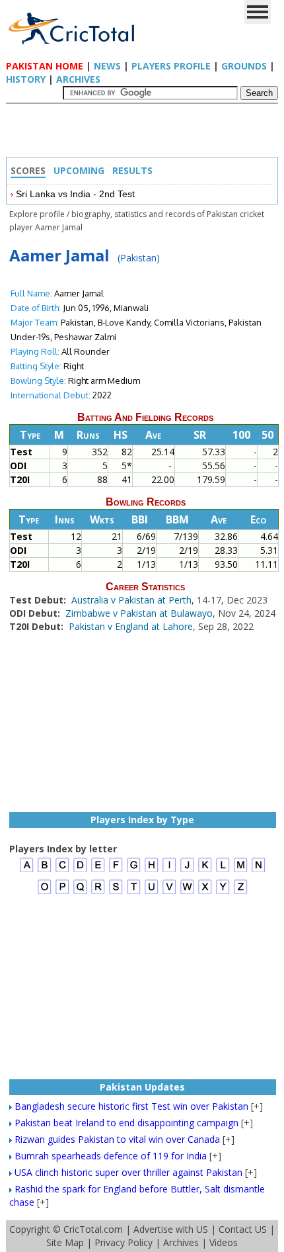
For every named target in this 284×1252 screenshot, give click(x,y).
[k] (205, 870)
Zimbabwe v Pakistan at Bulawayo (139, 613)
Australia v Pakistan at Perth (131, 600)
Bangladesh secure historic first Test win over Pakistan (131, 1106)
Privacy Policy (123, 1242)
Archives (78, 79)
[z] (241, 892)
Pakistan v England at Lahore (131, 626)
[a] (27, 870)
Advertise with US (170, 1229)
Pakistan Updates (142, 1087)
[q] (80, 892)
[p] (62, 892)
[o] (44, 892)
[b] (44, 870)
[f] (116, 870)
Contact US (243, 1229)
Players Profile (171, 66)
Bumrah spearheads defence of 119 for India (111, 1155)
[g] (134, 870)
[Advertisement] (145, 134)
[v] (169, 892)
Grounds (244, 66)
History (26, 79)
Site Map (65, 1242)
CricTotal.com (93, 1229)
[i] (169, 870)
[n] (258, 870)
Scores (28, 170)
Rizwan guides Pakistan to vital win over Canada (117, 1139)
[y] (223, 892)
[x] (205, 892)
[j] (187, 870)
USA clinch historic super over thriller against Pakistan (128, 1172)
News (107, 66)
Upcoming (78, 170)
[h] (151, 870)
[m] (241, 870)
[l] (223, 870)
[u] (151, 892)
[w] (187, 892)
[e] (98, 870)
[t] (134, 892)
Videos (223, 1242)
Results (132, 170)
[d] (80, 870)
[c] (62, 870)
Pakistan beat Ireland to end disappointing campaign (126, 1122)
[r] (98, 892)
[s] (116, 892)
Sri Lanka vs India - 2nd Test (75, 194)
